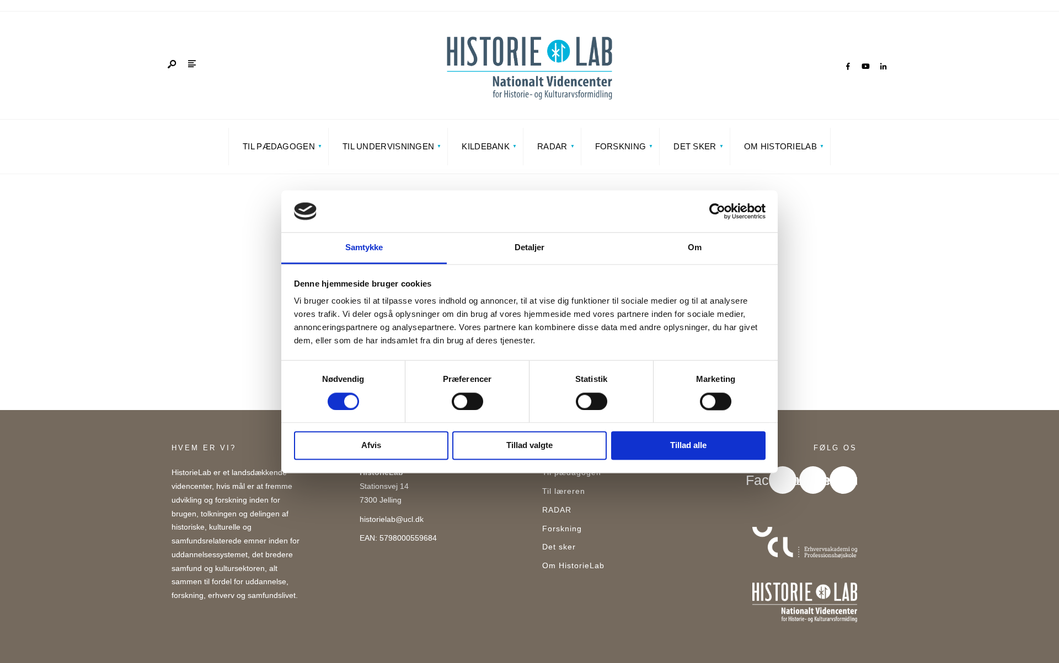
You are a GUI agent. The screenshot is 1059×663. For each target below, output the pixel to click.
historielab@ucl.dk (392, 519)
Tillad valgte (529, 445)
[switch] (467, 401)
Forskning (620, 146)
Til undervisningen (388, 146)
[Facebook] (848, 67)
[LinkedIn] (883, 67)
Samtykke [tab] (364, 247)
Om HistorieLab (780, 146)
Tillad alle (688, 445)
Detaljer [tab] (530, 247)
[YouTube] (865, 67)
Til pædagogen (279, 146)
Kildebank (486, 146)
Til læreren (563, 491)
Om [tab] (695, 247)
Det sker (694, 146)
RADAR (552, 146)
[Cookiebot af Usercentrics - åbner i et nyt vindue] (717, 211)
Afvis (371, 445)
